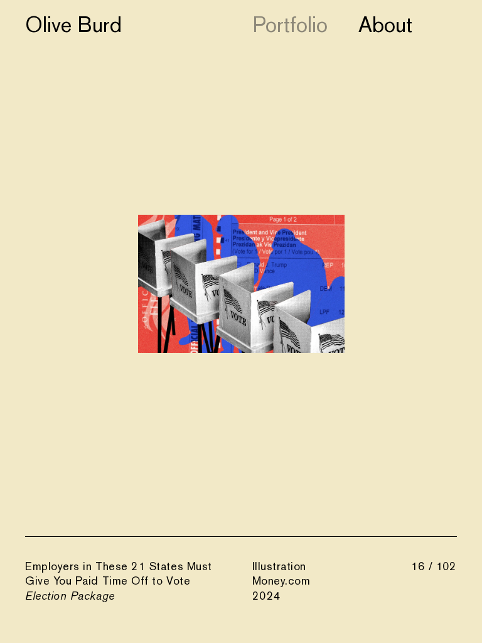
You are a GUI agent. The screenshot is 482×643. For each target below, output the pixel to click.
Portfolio (290, 24)
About (385, 24)
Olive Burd (73, 25)
